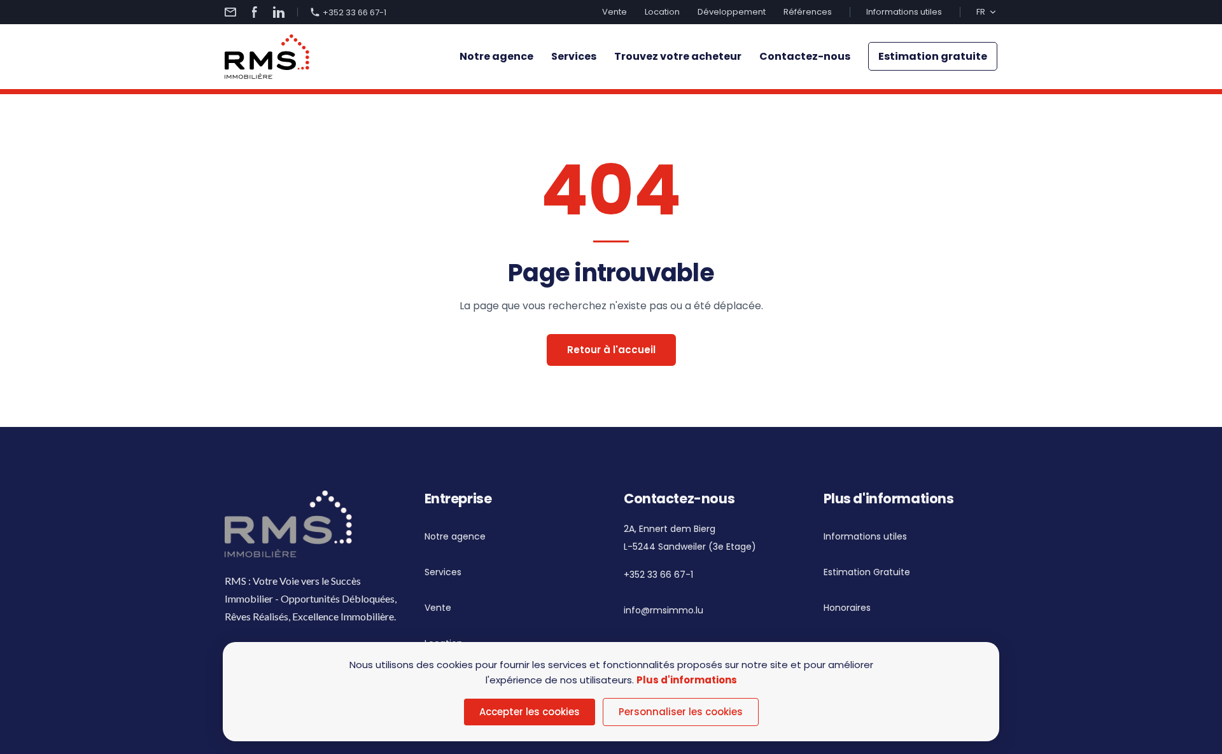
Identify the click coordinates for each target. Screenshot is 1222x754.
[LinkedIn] (278, 12)
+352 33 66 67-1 (354, 12)
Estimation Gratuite (867, 572)
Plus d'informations (686, 680)
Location (662, 12)
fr (981, 12)
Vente (614, 12)
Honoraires (847, 607)
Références (807, 12)
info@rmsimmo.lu (663, 610)
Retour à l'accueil (611, 349)
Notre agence (496, 56)
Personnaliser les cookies (681, 711)
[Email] (230, 12)
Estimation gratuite (932, 56)
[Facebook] (254, 12)
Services (573, 56)
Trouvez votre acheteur (677, 56)
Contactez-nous (804, 56)
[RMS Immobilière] (267, 56)
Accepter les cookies (529, 711)
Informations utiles (904, 12)
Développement (732, 12)
